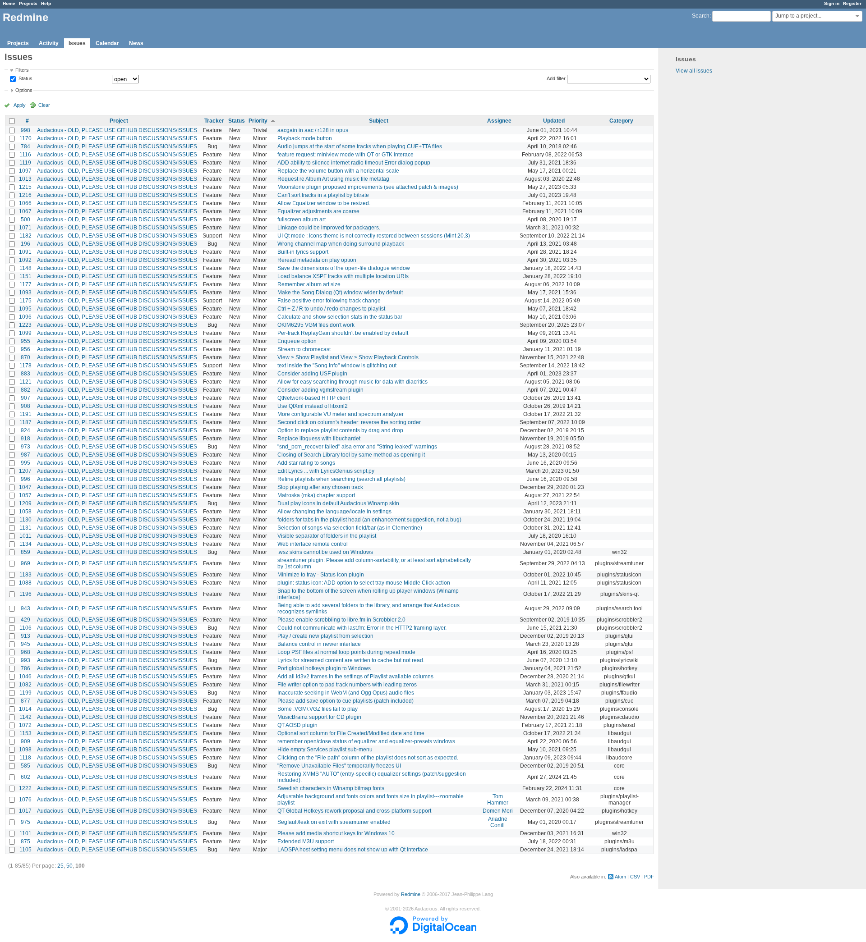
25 (60, 866)
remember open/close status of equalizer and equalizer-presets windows (366, 741)
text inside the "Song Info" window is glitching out (336, 365)
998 (25, 130)
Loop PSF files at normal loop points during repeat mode (346, 652)
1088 (25, 583)
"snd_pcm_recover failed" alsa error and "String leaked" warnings (357, 447)
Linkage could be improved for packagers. (328, 227)
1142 (25, 717)
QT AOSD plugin (297, 725)
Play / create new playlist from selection (325, 636)
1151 (25, 276)
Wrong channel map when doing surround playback (340, 244)
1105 (25, 849)
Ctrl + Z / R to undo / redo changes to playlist (331, 309)
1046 (25, 676)
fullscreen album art (301, 219)
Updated (554, 121)
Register (852, 3)
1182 (25, 236)
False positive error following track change (329, 300)
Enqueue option (297, 341)
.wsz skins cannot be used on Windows (325, 552)
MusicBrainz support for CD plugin (319, 717)
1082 (25, 684)
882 (25, 390)
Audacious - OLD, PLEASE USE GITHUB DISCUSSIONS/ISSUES (117, 130)
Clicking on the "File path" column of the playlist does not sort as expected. (367, 758)
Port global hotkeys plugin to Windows (324, 668)
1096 (25, 317)
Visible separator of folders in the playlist (326, 536)
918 (25, 438)
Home (9, 3)
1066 (25, 203)
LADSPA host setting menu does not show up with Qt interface (352, 849)
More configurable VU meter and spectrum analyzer (340, 414)
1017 (25, 811)
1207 (25, 471)
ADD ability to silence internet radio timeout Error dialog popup (353, 163)
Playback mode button (304, 138)
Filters (22, 70)
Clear (44, 105)
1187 (25, 422)
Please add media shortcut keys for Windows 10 (336, 833)
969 (25, 563)
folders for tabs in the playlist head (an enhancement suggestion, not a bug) (369, 520)
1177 (25, 284)
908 (25, 406)
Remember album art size (309, 284)
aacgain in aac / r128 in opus (312, 130)
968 (25, 652)
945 (25, 644)
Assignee (499, 121)
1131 (25, 528)
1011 (25, 536)
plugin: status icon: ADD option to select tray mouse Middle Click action (363, 583)
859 (25, 552)
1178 (25, 365)
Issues (77, 43)
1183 (25, 575)
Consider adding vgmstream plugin (320, 390)
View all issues (694, 71)
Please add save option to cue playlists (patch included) (345, 701)
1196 (25, 594)
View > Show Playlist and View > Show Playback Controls (348, 357)
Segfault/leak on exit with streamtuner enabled (334, 822)
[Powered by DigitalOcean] (433, 932)
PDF (649, 876)
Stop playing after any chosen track (320, 487)
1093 (25, 292)
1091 (25, 252)
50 (69, 866)
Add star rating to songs (306, 463)
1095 (25, 309)
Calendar (107, 43)
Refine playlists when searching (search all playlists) (341, 479)
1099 (25, 333)
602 (25, 777)
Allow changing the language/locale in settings (334, 511)
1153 (25, 733)
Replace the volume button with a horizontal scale (338, 171)
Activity (49, 43)
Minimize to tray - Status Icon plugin (320, 575)
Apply (20, 105)
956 (25, 349)
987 (25, 455)
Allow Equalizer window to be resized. (323, 203)
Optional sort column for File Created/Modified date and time (350, 733)
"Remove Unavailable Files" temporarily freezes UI (339, 766)
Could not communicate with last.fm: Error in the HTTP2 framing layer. (362, 628)
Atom (620, 876)
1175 (25, 300)
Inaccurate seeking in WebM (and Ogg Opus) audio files (345, 693)
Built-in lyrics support (302, 252)
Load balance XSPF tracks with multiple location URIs (343, 276)
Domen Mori (498, 811)
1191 (25, 414)
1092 (25, 260)
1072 (25, 725)
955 (25, 341)
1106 (25, 628)
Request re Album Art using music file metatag (333, 179)
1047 (25, 487)
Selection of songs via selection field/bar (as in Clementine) (349, 528)
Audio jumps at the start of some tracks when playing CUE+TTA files (359, 146)
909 (25, 741)
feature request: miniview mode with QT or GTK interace (345, 154)
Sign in (831, 3)
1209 (25, 503)
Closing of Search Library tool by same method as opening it (351, 455)
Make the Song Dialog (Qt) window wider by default (340, 292)
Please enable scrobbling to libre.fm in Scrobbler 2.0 (341, 620)
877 (25, 701)
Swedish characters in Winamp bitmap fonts (330, 788)
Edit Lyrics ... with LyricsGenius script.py (325, 471)
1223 (25, 325)
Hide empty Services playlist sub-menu (325, 749)
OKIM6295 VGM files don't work (316, 325)
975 (25, 822)
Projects (28, 3)
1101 (25, 833)
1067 (25, 211)
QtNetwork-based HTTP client (313, 398)
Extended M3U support (305, 841)
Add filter (556, 78)
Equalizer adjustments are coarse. (319, 211)
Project (119, 121)
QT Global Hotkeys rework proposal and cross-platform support (354, 811)
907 (25, 398)
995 (25, 463)
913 (25, 636)
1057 (25, 495)
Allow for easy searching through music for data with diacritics (352, 382)
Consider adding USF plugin (312, 373)
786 (25, 668)
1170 (25, 138)
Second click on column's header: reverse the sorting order (349, 422)
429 (25, 620)
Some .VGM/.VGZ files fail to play (317, 709)
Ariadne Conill (497, 822)
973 (25, 447)
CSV (635, 876)
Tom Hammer (497, 799)
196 (25, 244)
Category (621, 121)
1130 (25, 520)
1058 (25, 511)
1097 (25, 171)
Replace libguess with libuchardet (318, 438)
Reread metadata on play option (316, 260)
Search (700, 16)
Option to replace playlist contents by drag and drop (340, 430)
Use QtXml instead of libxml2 (312, 406)
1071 (25, 227)
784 (25, 146)
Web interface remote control (312, 544)
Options (23, 90)
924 (25, 430)
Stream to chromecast (304, 349)
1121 (25, 382)
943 (25, 608)
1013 (25, 179)
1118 (25, 758)
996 (25, 479)
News (136, 43)
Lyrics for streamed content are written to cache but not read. (350, 660)
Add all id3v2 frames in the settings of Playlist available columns (355, 676)
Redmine (410, 894)
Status (24, 79)
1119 (25, 163)
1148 (25, 268)
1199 (25, 693)
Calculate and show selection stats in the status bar (339, 317)
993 (25, 660)
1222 (25, 788)
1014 (25, 709)
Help (46, 3)
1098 (25, 749)
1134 (25, 544)
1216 (25, 195)
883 (25, 373)
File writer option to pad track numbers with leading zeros (347, 684)
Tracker (214, 121)
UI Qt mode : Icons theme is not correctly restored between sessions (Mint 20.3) (373, 236)
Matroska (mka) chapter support (316, 495)
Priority (258, 121)
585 (25, 766)
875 (25, 841)
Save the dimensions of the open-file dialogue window (343, 268)
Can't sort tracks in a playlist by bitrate (323, 195)
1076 (25, 799)
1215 (25, 187)
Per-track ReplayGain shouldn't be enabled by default (342, 333)
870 (25, 357)
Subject (378, 121)
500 (25, 219)
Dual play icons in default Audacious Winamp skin (338, 503)
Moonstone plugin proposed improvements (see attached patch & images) (367, 187)
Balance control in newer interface (319, 644)
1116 (25, 154)
